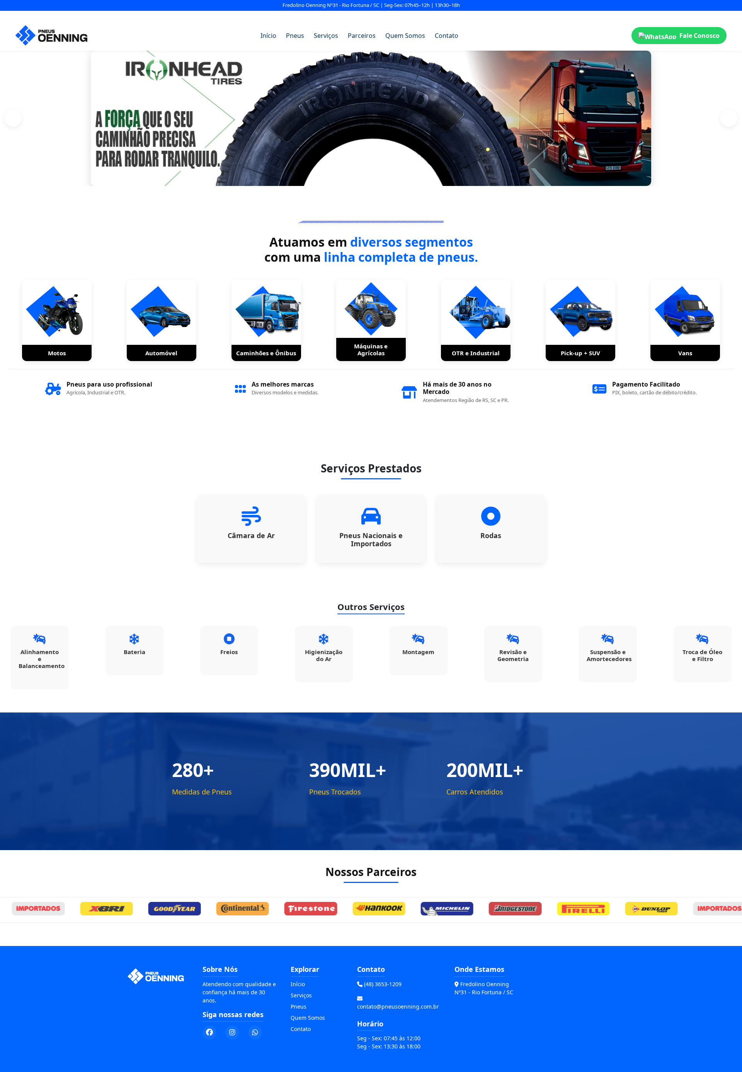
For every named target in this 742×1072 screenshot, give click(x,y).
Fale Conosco (699, 35)
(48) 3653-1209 (383, 984)
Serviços (326, 35)
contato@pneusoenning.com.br (398, 1006)
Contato (446, 35)
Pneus (295, 35)
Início (268, 35)
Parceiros (362, 35)
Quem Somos (405, 35)
